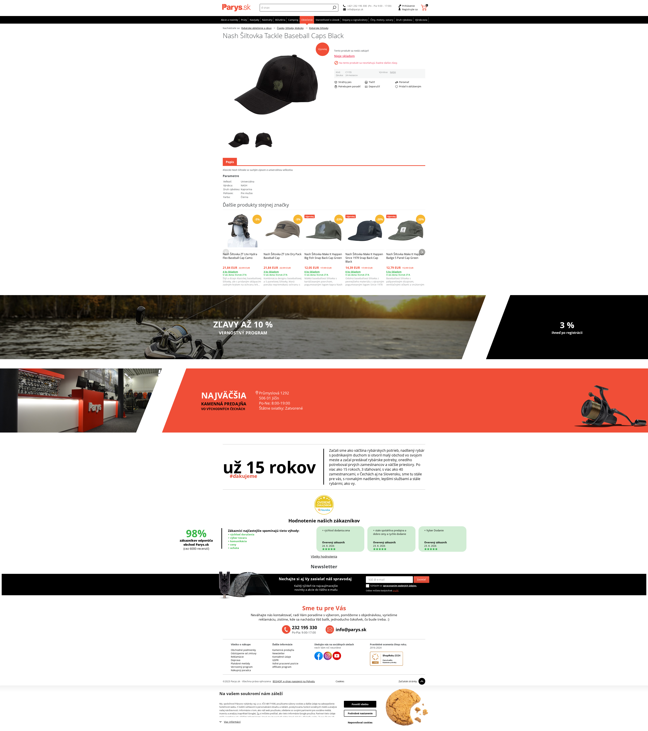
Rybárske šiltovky (318, 28)
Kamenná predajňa (283, 650)
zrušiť (395, 590)
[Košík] (424, 7)
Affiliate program (281, 666)
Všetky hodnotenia (324, 556)
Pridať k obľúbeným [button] (410, 86)
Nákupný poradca (241, 670)
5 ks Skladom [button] (393, 271)
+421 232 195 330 (357, 5)
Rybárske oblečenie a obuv (256, 28)
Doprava (235, 660)
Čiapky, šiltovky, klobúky (290, 28)
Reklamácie (237, 656)
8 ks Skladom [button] (312, 271)
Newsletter (278, 653)
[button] (334, 7)
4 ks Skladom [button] (230, 271)
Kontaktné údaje (281, 656)
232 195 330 (304, 627)
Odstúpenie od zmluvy (243, 653)
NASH (393, 72)
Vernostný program (242, 666)
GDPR (275, 660)
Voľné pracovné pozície (285, 663)
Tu (258, 713)
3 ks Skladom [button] (271, 271)
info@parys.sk (355, 9)
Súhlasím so (376, 585)
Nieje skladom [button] (344, 56)
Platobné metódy (240, 663)
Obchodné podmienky (243, 650)
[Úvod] (237, 7)
